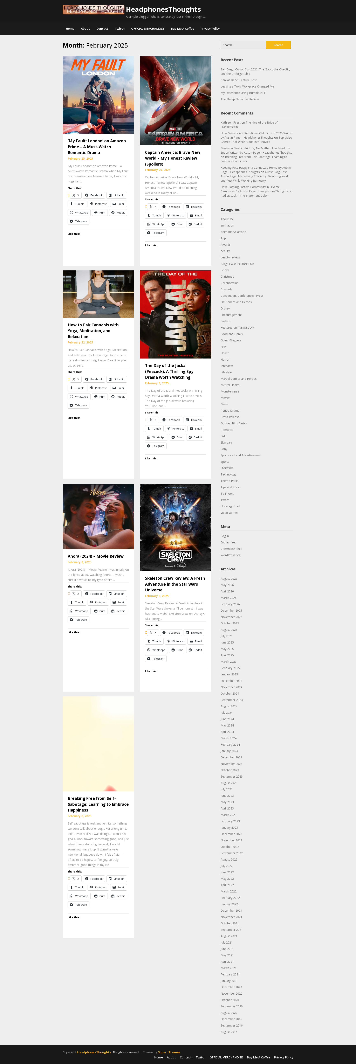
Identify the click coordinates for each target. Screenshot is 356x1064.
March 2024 (229, 738)
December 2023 (231, 757)
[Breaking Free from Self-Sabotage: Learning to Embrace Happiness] (98, 744)
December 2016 (231, 1019)
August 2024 (229, 706)
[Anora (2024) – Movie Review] (98, 516)
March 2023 (229, 815)
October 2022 (230, 847)
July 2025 (227, 636)
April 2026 (227, 591)
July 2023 (227, 789)
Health (225, 353)
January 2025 (229, 674)
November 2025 (231, 617)
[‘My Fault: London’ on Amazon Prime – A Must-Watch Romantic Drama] (98, 94)
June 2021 (227, 949)
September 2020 (232, 1006)
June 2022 (227, 872)
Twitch (120, 28)
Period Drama (230, 410)
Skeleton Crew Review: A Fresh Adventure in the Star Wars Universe (175, 584)
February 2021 (230, 974)
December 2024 (231, 681)
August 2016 (229, 1032)
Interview (227, 366)
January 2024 (229, 751)
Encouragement (231, 315)
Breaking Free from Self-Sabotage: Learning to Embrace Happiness (98, 804)
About (85, 28)
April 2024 (227, 732)
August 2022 (229, 859)
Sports (225, 462)
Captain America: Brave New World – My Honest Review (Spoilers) (172, 158)
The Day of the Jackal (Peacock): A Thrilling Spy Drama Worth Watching (169, 371)
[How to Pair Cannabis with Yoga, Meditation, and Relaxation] (98, 294)
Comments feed (231, 549)
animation (227, 225)
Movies (225, 398)
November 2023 (231, 764)
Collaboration (230, 283)
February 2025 (230, 668)
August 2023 (229, 783)
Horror (225, 359)
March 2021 (229, 968)
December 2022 (231, 834)
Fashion (226, 321)
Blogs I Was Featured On (237, 264)
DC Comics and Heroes (236, 302)
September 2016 (232, 1025)
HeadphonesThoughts (163, 9)
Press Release (230, 417)
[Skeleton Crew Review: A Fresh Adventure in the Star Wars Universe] (175, 527)
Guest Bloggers (231, 340)
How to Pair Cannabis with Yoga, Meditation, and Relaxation (93, 330)
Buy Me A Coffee (182, 28)
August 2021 (229, 936)
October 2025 (230, 623)
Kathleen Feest (231, 122)
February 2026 (230, 604)
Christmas (227, 276)
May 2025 (227, 649)
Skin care (227, 442)
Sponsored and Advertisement (241, 455)
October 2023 (230, 770)
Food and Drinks (232, 334)
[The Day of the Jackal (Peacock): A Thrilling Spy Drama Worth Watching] (175, 314)
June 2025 (227, 642)
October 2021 (230, 923)
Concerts (227, 289)
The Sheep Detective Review (240, 99)
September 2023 (232, 776)
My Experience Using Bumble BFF (243, 93)
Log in (225, 536)
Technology (228, 474)
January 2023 (229, 827)
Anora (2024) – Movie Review (96, 556)
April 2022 (227, 885)
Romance (227, 430)
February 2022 (230, 898)
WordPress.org (230, 555)
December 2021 (231, 910)
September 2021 (232, 930)
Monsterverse (230, 391)
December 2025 (231, 610)
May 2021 (227, 955)
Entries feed (229, 542)
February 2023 (230, 821)
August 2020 (229, 1013)
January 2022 (229, 904)
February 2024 (230, 744)
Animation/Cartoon (233, 232)
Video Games (229, 513)
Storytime (227, 468)
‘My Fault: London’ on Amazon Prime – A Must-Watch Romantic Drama (97, 146)
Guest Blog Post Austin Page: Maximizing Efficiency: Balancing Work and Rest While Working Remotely (255, 176)
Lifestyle (226, 372)
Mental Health (230, 385)
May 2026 (227, 585)
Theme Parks (229, 481)
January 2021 (229, 981)
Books (225, 270)
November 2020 (231, 993)
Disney (225, 308)
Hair (223, 347)
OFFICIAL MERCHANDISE (147, 28)
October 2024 (230, 693)
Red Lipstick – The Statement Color (244, 195)
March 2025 (229, 661)
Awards (226, 244)
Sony (224, 449)
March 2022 (229, 891)
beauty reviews (231, 257)
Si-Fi (223, 436)
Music (224, 404)
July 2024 (227, 713)
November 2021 (231, 917)
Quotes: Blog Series (234, 423)
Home (70, 28)
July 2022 (227, 866)
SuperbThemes (169, 1052)
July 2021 (227, 942)
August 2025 (229, 630)
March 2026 (229, 598)
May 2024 (227, 725)
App (223, 238)
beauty (225, 251)
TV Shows (227, 493)
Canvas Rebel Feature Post (239, 80)
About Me (227, 219)
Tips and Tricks (231, 487)
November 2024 (231, 687)
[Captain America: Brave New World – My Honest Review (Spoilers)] (175, 100)
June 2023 (227, 796)
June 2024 (227, 719)
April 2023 (227, 808)
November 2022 (231, 840)
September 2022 (232, 853)
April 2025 (227, 655)
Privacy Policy (210, 28)
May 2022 (227, 879)
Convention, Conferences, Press (242, 296)
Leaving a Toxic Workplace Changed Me (247, 86)
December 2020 (231, 987)
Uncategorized (230, 506)
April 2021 (227, 962)
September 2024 (232, 700)
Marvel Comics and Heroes (239, 379)
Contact (102, 28)
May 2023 (227, 802)
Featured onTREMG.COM (237, 327)
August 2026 (229, 578)
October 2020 (230, 1000)
